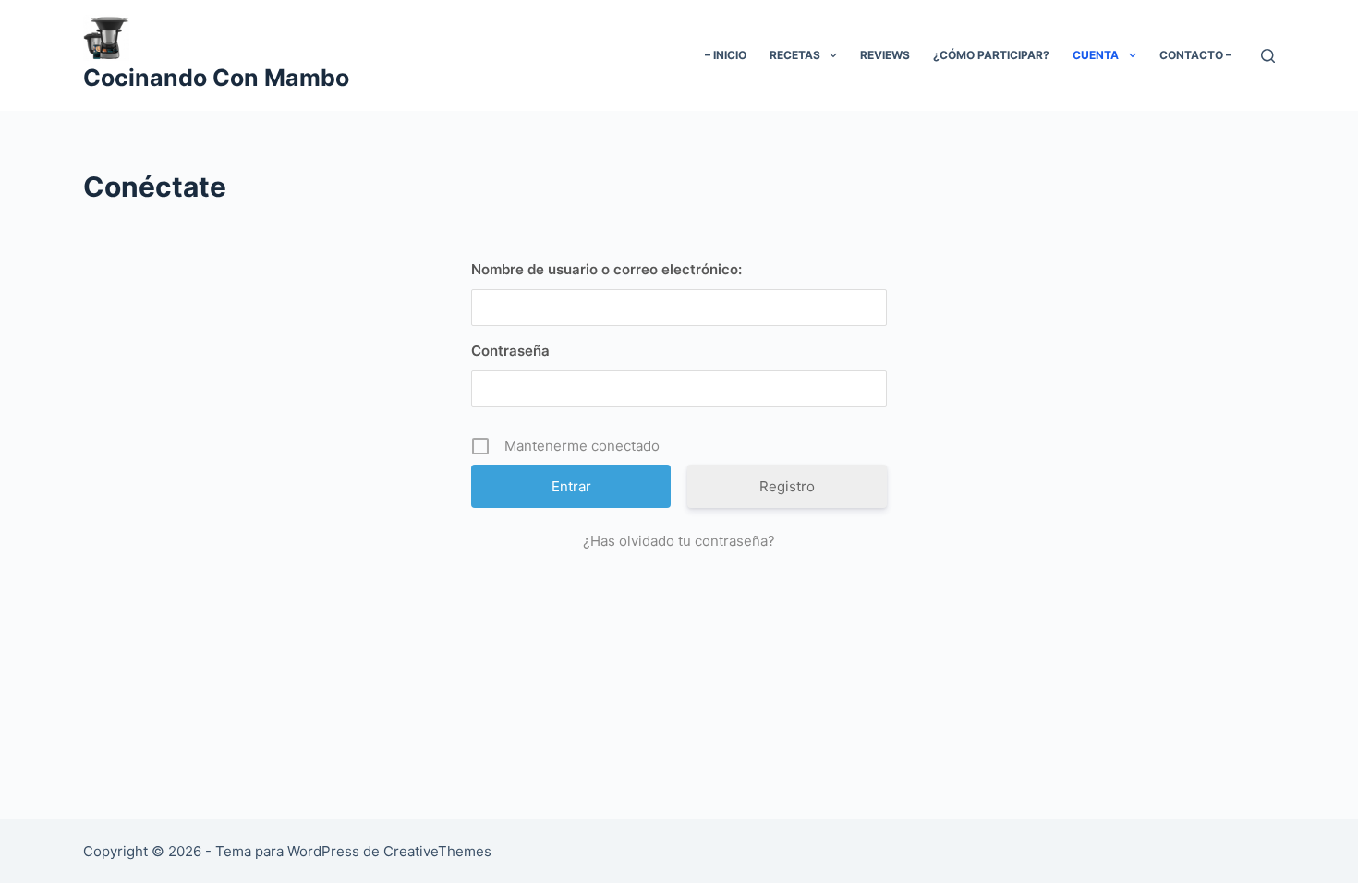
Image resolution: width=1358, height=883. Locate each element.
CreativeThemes (437, 851)
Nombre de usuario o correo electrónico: (606, 269)
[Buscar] (1268, 56)
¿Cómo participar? (991, 55)
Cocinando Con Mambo (216, 77)
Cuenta (1096, 55)
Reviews (885, 55)
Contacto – (1195, 55)
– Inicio (725, 55)
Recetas (795, 55)
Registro (787, 486)
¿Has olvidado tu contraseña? (679, 541)
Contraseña (510, 350)
